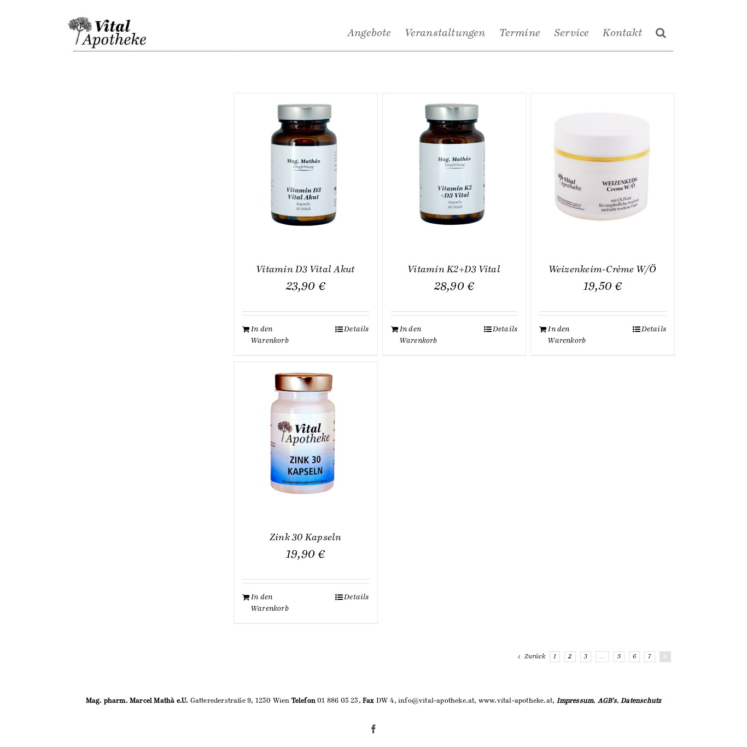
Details (356, 329)
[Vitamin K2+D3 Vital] (454, 165)
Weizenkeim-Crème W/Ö (603, 269)
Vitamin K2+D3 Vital (454, 269)
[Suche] (661, 33)
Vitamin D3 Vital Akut (305, 269)
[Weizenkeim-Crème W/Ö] (602, 165)
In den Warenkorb (270, 335)
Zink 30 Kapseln (306, 537)
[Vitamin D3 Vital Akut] (305, 165)
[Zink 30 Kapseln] (305, 433)
